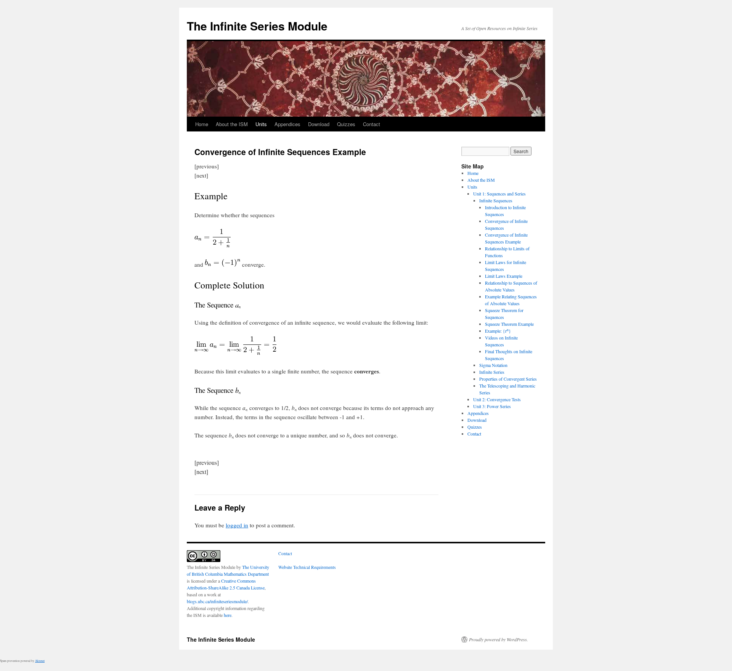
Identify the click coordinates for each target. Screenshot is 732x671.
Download (318, 124)
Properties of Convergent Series (508, 379)
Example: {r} (498, 331)
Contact (371, 124)
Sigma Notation (493, 365)
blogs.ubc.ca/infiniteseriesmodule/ (217, 601)
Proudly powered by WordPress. (498, 639)
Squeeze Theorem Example (509, 324)
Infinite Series (491, 372)
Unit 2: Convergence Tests (497, 399)
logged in (237, 525)
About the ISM (232, 124)
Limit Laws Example (503, 276)
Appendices (287, 124)
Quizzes (346, 124)
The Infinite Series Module (257, 26)
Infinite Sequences (495, 200)
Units (261, 124)
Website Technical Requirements (307, 567)
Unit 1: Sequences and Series (499, 194)
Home (201, 124)
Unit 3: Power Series (492, 406)
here (227, 615)
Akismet (40, 661)
